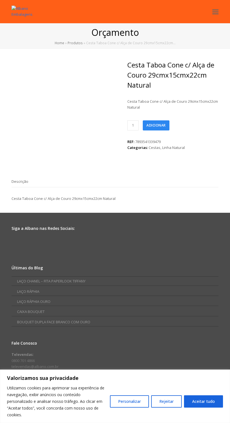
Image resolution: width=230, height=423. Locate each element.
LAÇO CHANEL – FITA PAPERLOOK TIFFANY (51, 281)
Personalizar (129, 401)
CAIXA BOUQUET (31, 311)
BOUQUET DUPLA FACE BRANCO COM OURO (53, 321)
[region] (115, 396)
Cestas (154, 147)
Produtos (75, 43)
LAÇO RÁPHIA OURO (33, 301)
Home (59, 43)
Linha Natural (173, 147)
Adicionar (156, 125)
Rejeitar (166, 401)
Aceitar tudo (203, 401)
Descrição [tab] (20, 181)
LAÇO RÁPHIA (28, 291)
